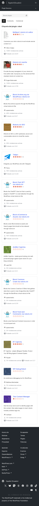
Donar (23, 454)
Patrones (23, 442)
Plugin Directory (6, 8)
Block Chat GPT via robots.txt (19, 183)
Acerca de (5, 432)
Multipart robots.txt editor (23, 32)
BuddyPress (7, 473)
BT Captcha (17, 342)
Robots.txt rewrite (20, 62)
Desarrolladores (7, 454)
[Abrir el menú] (36, 2)
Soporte (4, 451)
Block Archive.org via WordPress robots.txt (21, 96)
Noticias (4, 435)
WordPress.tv (7, 457)
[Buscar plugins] (26, 15)
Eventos (23, 451)
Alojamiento (6, 439)
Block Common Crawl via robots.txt (20, 280)
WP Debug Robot (19, 369)
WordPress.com (8, 463)
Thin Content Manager (21, 397)
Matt (4, 466)
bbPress (5, 470)
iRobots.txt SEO (19, 125)
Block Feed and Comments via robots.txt (22, 313)
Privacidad (5, 442)
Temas (22, 435)
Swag (23, 457)
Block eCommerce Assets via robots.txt (21, 216)
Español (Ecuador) (12, 481)
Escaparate (24, 432)
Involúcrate (24, 448)
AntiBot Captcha (19, 247)
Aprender (5, 448)
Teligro (15, 155)
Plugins (22, 439)
